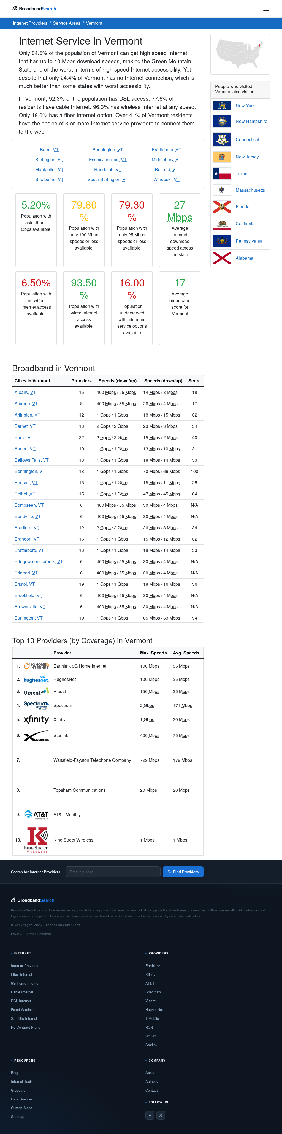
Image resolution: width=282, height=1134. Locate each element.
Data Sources (22, 1099)
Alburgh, (26, 403)
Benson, (26, 482)
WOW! (150, 1036)
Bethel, (25, 494)
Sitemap (17, 1116)
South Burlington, (108, 179)
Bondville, (28, 516)
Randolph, (107, 169)
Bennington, (108, 149)
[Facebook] (149, 1115)
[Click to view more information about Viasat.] (36, 691)
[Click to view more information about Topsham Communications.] (36, 790)
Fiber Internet (21, 974)
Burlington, (49, 159)
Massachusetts (250, 190)
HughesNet (154, 1009)
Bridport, (26, 572)
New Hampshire (251, 121)
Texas (241, 173)
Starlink (151, 1044)
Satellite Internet (24, 1018)
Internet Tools (22, 1081)
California (245, 223)
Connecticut (247, 139)
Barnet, (25, 426)
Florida (243, 206)
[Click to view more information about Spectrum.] (36, 705)
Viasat (150, 1000)
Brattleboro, (166, 149)
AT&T (149, 983)
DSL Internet (21, 1000)
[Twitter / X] (160, 1115)
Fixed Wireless (23, 1009)
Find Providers (186, 871)
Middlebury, (166, 159)
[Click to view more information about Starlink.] (36, 735)
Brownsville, (30, 606)
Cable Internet (22, 992)
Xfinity (150, 974)
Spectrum (153, 992)
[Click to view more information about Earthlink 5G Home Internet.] (36, 666)
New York (245, 105)
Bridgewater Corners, (39, 561)
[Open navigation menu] (266, 9)
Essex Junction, (108, 159)
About (150, 1072)
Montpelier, (49, 169)
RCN (149, 1027)
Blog (14, 1072)
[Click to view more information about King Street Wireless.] (36, 839)
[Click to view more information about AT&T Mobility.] (36, 814)
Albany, (25, 392)
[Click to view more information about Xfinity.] (36, 719)
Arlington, (27, 415)
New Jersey (247, 157)
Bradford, (27, 527)
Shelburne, (49, 179)
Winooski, (166, 179)
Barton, (25, 448)
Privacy (16, 934)
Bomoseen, (29, 505)
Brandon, (27, 539)
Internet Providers (25, 965)
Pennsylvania (249, 241)
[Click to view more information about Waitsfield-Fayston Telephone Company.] (36, 760)
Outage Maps (21, 1107)
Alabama (244, 258)
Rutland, (166, 169)
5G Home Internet (25, 983)
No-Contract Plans (25, 1027)
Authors (151, 1081)
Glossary (18, 1090)
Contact (151, 1090)
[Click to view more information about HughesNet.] (36, 679)
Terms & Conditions (38, 934)
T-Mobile (152, 1018)
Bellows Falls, (32, 460)
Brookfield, (28, 595)
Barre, (49, 149)
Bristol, (25, 584)
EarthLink (153, 965)
